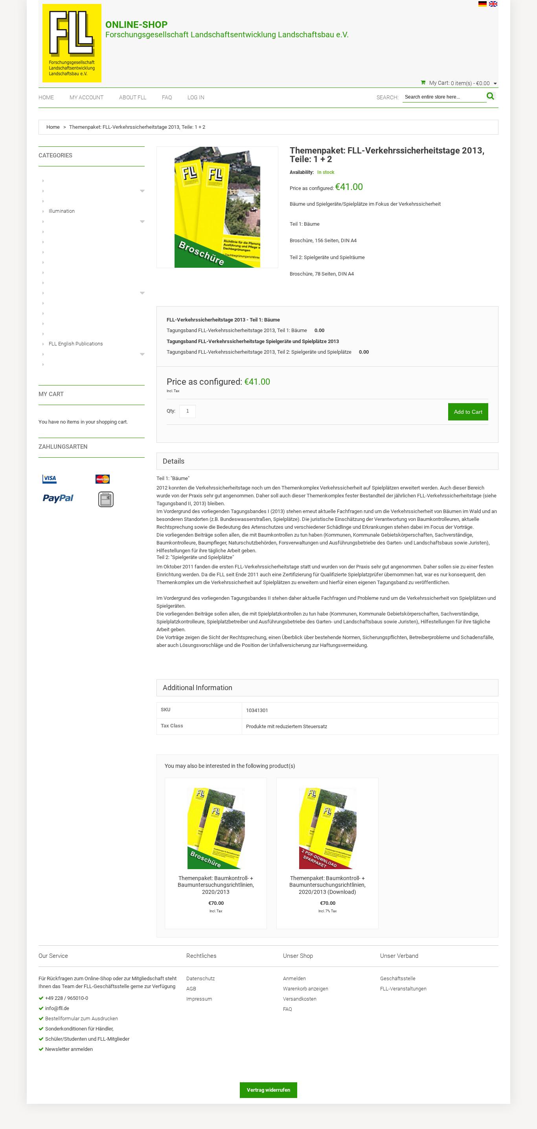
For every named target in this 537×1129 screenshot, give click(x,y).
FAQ (167, 97)
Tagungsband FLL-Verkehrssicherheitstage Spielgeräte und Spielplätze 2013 (253, 341)
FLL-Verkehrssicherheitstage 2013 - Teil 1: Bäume (223, 320)
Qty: (171, 411)
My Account (86, 97)
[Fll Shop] (72, 39)
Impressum (199, 999)
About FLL (132, 97)
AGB (191, 989)
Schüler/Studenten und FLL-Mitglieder (87, 1039)
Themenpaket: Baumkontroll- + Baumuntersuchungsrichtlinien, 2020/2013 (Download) (327, 885)
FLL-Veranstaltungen (403, 989)
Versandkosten (299, 999)
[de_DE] (482, 5)
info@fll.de (57, 1008)
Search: (388, 97)
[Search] (491, 96)
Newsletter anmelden (69, 1049)
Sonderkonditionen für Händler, (79, 1029)
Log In (196, 97)
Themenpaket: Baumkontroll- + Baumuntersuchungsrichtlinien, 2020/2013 (216, 885)
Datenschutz (200, 978)
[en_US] (493, 5)
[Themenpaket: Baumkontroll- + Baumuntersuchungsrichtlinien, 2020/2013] (216, 828)
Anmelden (294, 978)
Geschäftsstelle (398, 978)
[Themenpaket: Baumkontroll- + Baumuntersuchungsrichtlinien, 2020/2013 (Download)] (327, 828)
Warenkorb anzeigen (305, 989)
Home (46, 97)
